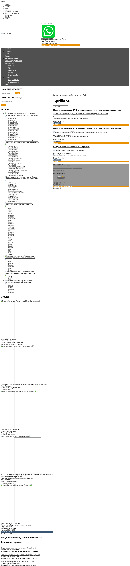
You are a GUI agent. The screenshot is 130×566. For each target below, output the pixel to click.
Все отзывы (5, 533)
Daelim (10, 287)
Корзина (56, 188)
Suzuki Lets (12, 187)
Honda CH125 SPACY (16, 137)
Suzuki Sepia (12, 186)
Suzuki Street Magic (15, 191)
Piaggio (11, 266)
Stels (10, 239)
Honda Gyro (12, 125)
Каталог (7, 6)
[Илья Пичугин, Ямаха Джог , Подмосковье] (16, 346)
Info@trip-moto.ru (49, 41)
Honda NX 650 (13, 130)
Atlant (10, 210)
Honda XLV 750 (13, 129)
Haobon (11, 232)
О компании (9, 15)
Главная (7, 5)
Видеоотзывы (13, 80)
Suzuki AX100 (13, 194)
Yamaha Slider (13, 153)
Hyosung (11, 292)
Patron (10, 249)
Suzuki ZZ (11, 182)
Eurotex (11, 223)
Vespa (10, 265)
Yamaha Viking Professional (18, 170)
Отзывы (7, 17)
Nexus (10, 242)
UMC (10, 237)
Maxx (10, 251)
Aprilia (10, 263)
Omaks (10, 247)
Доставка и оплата (11, 11)
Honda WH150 (13, 136)
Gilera (10, 261)
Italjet (10, 268)
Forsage (11, 225)
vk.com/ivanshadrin (7, 483)
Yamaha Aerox (13, 149)
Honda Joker (12, 139)
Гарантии (8, 10)
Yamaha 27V (12, 161)
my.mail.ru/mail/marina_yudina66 (12, 344)
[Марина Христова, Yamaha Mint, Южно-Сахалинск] (19, 301)
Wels (10, 254)
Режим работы (14, 75)
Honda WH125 (13, 134)
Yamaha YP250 (13, 173)
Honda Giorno (13, 124)
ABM (10, 213)
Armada (11, 215)
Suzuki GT (12, 184)
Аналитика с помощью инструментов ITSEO (67, 168)
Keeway (11, 289)
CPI (9, 279)
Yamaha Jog (12, 146)
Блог (6, 18)
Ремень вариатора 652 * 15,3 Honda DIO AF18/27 (18, 561)
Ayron (10, 211)
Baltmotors (12, 218)
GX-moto (11, 227)
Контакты (12, 70)
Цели (10, 68)
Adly (9, 208)
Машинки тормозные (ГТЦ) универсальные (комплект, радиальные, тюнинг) (87, 110)
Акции (7, 8)
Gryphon (11, 235)
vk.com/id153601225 (8, 530)
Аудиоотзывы (13, 82)
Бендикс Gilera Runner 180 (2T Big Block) (71, 147)
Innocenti (11, 229)
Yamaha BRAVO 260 (15, 175)
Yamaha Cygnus (14, 160)
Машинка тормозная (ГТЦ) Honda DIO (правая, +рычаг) (20, 555)
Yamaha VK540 (13, 172)
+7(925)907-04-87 (47, 24)
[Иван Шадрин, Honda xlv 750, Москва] (15, 436)
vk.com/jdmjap (5, 389)
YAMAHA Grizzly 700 (15, 168)
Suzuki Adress (13, 189)
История (11, 73)
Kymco (10, 286)
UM (9, 253)
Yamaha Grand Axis (15, 158)
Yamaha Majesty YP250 (16, 167)
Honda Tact (12, 120)
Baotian (11, 217)
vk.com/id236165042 (8, 434)
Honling (11, 234)
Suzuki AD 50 (13, 198)
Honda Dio (12, 118)
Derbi (10, 270)
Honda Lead (12, 122)
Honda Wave (12, 132)
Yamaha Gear (13, 156)
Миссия (11, 65)
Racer (10, 246)
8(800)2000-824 (46, 39)
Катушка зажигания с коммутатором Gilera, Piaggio (19, 548)
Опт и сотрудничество (12, 13)
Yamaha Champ (13, 151)
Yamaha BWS (13, 148)
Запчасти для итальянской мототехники (67, 95)
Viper (10, 241)
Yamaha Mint (12, 165)
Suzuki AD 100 (13, 199)
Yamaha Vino (13, 155)
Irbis (9, 230)
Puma (10, 291)
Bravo (10, 220)
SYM (10, 277)
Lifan (10, 244)
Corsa (10, 222)
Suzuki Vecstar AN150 (16, 192)
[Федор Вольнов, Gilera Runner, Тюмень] (15, 485)
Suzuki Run (12, 196)
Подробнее (57, 123)
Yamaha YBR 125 (14, 163)
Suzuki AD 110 (13, 201)
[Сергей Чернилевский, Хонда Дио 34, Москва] (17, 391)
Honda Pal (12, 127)
